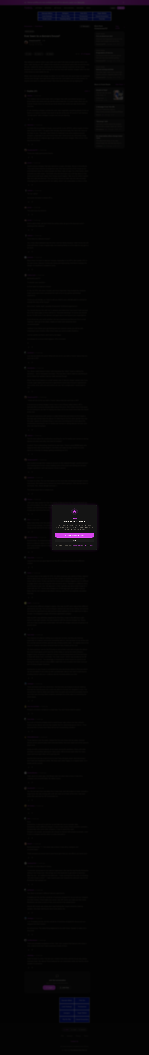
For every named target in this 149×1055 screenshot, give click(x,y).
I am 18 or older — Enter (74, 535)
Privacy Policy (89, 545)
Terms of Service (77, 545)
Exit (74, 540)
